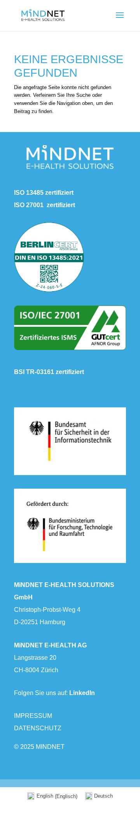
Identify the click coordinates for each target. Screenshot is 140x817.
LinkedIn (82, 693)
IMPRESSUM (33, 715)
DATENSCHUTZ (37, 728)
